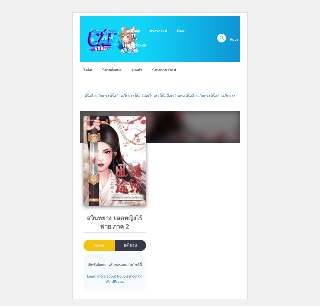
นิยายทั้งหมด (136, 45)
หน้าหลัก (133, 31)
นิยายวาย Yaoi (164, 70)
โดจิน (88, 70)
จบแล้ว (137, 70)
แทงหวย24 (158, 31)
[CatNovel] (113, 39)
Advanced (238, 39)
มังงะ (181, 31)
